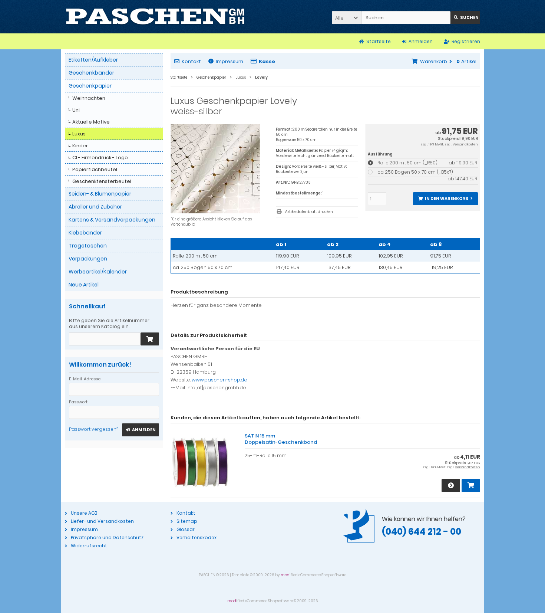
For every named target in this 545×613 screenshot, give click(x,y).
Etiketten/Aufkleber (93, 59)
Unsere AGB (84, 513)
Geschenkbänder (91, 72)
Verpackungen (88, 258)
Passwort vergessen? (93, 429)
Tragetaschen (88, 245)
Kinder (80, 145)
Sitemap (186, 521)
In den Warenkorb (445, 198)
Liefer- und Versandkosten (102, 521)
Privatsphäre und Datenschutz (107, 537)
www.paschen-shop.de (219, 379)
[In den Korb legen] (150, 339)
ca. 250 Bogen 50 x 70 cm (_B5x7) (427, 172)
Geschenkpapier (90, 85)
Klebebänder (85, 232)
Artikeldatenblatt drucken (309, 211)
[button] (346, 17)
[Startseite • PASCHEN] (155, 16)
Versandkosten (465, 144)
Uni (76, 110)
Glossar (185, 529)
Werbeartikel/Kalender (98, 271)
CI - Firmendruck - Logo (100, 157)
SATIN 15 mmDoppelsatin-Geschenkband (281, 439)
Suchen (465, 17)
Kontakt (191, 61)
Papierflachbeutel (94, 169)
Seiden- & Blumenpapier (100, 193)
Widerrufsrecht (89, 545)
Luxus (79, 133)
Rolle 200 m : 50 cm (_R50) (427, 163)
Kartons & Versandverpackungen (112, 219)
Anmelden (140, 430)
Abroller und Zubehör (95, 206)
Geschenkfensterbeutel (101, 181)
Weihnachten (88, 98)
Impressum (229, 61)
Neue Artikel (84, 284)
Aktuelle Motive (91, 121)
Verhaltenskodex (196, 537)
